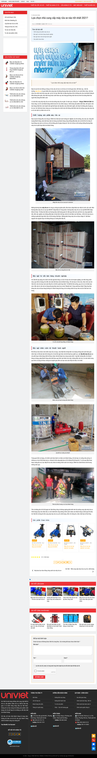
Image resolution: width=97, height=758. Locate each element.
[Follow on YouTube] (19, 734)
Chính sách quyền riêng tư (83, 707)
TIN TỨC (32, 1)
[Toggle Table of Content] (91, 29)
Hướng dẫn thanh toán (60, 700)
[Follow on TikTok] (16, 734)
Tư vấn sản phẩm (9, 33)
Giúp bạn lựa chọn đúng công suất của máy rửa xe (47, 570)
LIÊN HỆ (22, 1)
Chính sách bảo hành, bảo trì (84, 704)
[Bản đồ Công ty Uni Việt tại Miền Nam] (86, 740)
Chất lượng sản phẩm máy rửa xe (42, 32)
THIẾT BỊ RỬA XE (89, 5)
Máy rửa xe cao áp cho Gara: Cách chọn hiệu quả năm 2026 (87, 599)
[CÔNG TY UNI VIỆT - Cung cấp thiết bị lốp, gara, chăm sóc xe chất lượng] (7, 5)
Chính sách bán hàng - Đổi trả (84, 700)
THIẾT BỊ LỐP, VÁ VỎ (37, 5)
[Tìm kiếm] (94, 1)
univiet (43, 24)
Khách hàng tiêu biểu (38, 704)
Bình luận (36, 644)
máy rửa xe (38, 91)
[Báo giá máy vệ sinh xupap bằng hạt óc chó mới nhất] (87, 618)
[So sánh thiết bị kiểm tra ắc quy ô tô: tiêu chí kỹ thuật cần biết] (38, 618)
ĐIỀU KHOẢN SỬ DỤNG (14, 746)
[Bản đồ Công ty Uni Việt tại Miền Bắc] (41, 738)
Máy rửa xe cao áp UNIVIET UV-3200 (85, 547)
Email (65, 658)
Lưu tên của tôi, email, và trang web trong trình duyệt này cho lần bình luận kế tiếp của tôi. (58, 666)
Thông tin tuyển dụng (38, 707)
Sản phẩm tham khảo (39, 39)
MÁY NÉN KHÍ (78, 5)
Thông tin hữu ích (9, 26)
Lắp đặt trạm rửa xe (10, 23)
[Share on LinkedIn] (67, 562)
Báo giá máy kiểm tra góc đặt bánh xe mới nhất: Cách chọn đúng (54, 626)
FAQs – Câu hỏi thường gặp (61, 707)
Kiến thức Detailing (10, 20)
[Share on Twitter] (58, 562)
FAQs (27, 1)
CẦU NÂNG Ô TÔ (66, 5)
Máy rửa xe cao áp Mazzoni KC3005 (53, 546)
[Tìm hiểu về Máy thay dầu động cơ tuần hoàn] (71, 618)
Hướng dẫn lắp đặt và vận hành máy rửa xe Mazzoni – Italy (54, 599)
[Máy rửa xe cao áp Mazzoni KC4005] (38, 531)
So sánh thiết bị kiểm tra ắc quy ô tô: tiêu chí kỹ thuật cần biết (38, 626)
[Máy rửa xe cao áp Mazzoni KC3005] (55, 531)
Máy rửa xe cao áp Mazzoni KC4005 (37, 546)
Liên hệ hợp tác (36, 700)
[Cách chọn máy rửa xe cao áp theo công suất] (71, 591)
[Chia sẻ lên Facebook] (55, 562)
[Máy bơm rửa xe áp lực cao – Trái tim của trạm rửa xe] (38, 591)
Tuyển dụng (4, 1)
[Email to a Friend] (61, 562)
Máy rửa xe (34, 579)
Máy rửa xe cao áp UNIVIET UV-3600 (69, 547)
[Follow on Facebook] (10, 734)
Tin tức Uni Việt (9, 30)
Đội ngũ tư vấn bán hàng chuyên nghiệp (43, 34)
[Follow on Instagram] (13, 734)
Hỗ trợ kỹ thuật (9, 17)
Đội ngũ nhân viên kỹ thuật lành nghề (43, 36)
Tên (34, 658)
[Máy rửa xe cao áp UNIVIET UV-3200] (87, 531)
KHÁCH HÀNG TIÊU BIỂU (14, 1)
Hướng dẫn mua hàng (60, 697)
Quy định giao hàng (81, 697)
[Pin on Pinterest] (64, 562)
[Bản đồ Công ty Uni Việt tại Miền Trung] (63, 738)
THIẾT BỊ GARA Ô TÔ (52, 5)
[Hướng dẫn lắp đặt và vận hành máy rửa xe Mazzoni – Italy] (54, 591)
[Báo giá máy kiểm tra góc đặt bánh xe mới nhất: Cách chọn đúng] (54, 618)
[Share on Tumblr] (70, 562)
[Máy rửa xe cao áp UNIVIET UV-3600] (71, 531)
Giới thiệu (35, 697)
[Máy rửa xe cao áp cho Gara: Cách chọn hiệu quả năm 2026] (87, 591)
